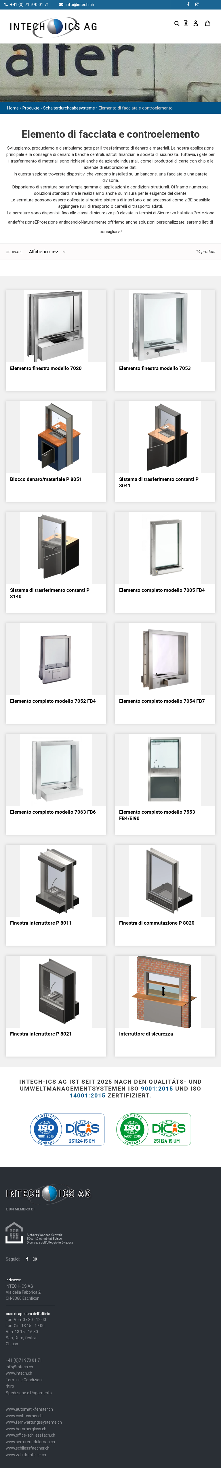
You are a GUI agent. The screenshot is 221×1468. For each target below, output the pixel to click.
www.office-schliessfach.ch (30, 1435)
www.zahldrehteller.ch (26, 1454)
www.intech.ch (19, 1373)
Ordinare (14, 252)
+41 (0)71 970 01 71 (24, 1360)
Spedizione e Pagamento (29, 1392)
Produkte (30, 108)
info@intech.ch (19, 1367)
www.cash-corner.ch (24, 1416)
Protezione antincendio (59, 222)
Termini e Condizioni (24, 1380)
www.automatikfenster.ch (29, 1409)
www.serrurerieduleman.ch (30, 1441)
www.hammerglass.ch (26, 1429)
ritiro (10, 1386)
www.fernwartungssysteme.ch (34, 1422)
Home (13, 108)
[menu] (167, 23)
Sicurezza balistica (175, 213)
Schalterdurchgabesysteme (69, 108)
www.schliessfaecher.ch (27, 1448)
